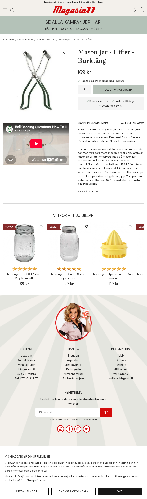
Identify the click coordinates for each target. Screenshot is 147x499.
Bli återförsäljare (73, 378)
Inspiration (73, 360)
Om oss (120, 360)
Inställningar (26, 491)
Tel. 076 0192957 (26, 378)
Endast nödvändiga (73, 491)
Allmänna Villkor (73, 374)
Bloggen (73, 355)
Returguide (73, 369)
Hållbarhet (120, 369)
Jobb (120, 355)
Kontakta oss (26, 360)
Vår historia (120, 374)
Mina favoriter (73, 365)
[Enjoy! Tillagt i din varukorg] (73, 9)
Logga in (26, 355)
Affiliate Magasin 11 (120, 378)
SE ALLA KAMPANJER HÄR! (73, 22)
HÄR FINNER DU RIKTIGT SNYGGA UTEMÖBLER (73, 29)
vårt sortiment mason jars (105, 152)
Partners (120, 365)
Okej (120, 491)
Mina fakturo (26, 365)
